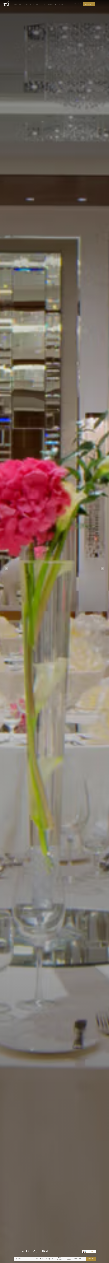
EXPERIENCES (34, 4)
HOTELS (26, 4)
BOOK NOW (91, 1258)
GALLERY (90, 1251)
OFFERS (43, 4)
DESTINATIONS (17, 4)
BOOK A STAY (89, 4)
